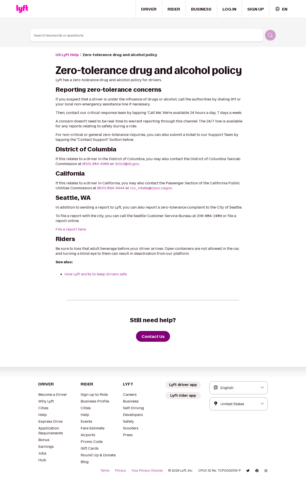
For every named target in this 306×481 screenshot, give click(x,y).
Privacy (120, 470)
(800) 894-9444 (111, 188)
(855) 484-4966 (95, 163)
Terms (105, 470)
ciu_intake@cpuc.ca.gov (151, 188)
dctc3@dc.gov (127, 163)
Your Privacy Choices (147, 470)
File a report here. (71, 229)
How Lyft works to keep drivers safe (96, 274)
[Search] (270, 35)
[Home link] (22, 9)
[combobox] (281, 9)
